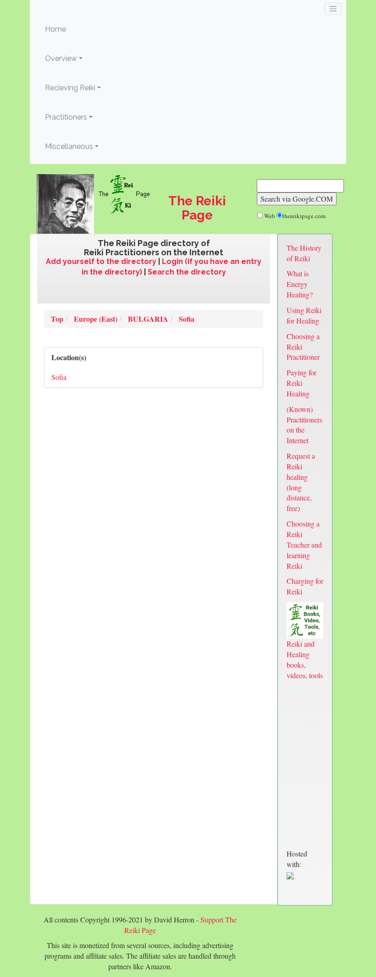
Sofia (58, 377)
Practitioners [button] (66, 117)
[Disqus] (153, 521)
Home (69, 28)
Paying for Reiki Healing (301, 383)
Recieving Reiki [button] (70, 87)
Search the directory (187, 272)
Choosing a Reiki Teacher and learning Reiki (304, 544)
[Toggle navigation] (333, 9)
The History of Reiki (304, 253)
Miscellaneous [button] (69, 146)
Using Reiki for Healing (304, 315)
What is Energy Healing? (300, 284)
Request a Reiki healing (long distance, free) (301, 482)
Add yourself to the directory (101, 261)
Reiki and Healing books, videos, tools (305, 659)
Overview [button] (61, 58)
